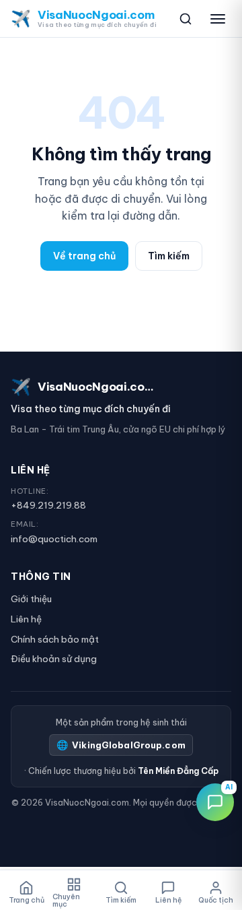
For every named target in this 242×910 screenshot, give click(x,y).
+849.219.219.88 (48, 505)
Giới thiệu (31, 599)
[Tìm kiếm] (185, 18)
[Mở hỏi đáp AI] (215, 802)
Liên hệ (26, 619)
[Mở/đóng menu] (217, 18)
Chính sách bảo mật (55, 639)
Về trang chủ (84, 256)
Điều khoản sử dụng (54, 659)
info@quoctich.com (54, 539)
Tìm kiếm (169, 256)
